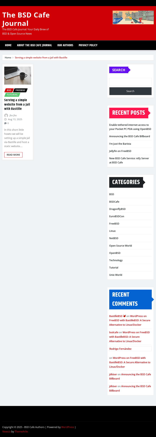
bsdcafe (113, 332)
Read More (13, 154)
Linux (112, 231)
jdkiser (113, 374)
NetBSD (113, 238)
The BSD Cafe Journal (26, 19)
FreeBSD (114, 223)
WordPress (67, 427)
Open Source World (120, 245)
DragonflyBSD (117, 209)
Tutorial (113, 267)
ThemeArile (21, 431)
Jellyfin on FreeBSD (120, 151)
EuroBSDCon (116, 216)
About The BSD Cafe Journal (34, 45)
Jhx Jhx (13, 115)
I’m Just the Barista (120, 143)
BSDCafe (114, 201)
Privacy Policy (88, 45)
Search (118, 70)
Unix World (115, 275)
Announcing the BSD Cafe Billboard (129, 136)
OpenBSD (115, 253)
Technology (116, 260)
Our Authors (65, 45)
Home (8, 45)
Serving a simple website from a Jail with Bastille (41, 57)
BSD (111, 194)
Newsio (6, 431)
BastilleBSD (116, 316)
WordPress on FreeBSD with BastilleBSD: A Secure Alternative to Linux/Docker (129, 320)
